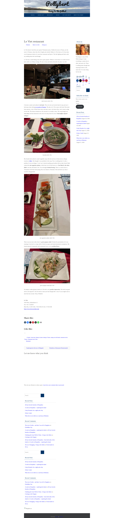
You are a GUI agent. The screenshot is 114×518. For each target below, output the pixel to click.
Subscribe (80, 106)
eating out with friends (55, 337)
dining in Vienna (46, 337)
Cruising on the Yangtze (30, 437)
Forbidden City (28, 427)
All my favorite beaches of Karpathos (34, 405)
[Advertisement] (57, 27)
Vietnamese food (31, 339)
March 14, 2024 (36, 44)
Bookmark (28, 341)
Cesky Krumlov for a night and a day (34, 410)
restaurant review (64, 337)
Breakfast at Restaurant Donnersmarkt (58, 348)
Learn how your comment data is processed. (53, 385)
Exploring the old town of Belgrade (34, 348)
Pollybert (28, 44)
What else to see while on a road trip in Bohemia (36, 416)
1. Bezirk (28, 337)
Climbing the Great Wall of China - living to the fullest (38, 435)
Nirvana (56, 516)
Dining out (44, 44)
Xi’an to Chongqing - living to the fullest (35, 444)
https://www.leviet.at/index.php (31, 309)
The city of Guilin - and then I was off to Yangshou (37, 425)
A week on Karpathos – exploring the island (35, 407)
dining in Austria (39, 337)
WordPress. (61, 516)
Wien (36, 339)
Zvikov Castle (79, 133)
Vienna (25, 339)
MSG (30, 161)
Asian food (33, 337)
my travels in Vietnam (40, 107)
